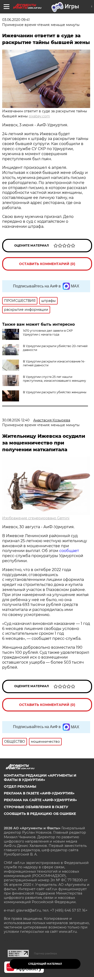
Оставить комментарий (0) (47, 264)
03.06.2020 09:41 (16, 20)
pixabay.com (39, 116)
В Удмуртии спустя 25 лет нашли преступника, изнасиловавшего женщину (54, 378)
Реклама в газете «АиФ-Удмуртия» (39, 793)
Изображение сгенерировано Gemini (35, 518)
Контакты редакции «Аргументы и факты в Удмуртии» (40, 777)
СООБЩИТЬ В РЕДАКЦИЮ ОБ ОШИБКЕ (40, 814)
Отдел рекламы (20, 786)
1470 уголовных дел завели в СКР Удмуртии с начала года (48, 332)
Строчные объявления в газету (36, 807)
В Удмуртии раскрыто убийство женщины (54, 392)
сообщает (69, 550)
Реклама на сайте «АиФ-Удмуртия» (40, 800)
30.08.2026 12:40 (15, 420)
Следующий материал (45, 963)
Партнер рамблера (45, 953)
